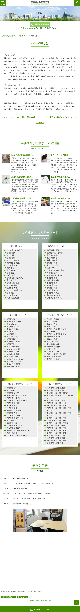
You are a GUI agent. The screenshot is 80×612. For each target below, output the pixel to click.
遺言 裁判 (10, 293)
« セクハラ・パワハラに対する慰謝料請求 (19, 117)
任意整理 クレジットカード (17, 401)
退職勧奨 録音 (52, 263)
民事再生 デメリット (14, 388)
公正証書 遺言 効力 (14, 295)
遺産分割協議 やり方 (14, 260)
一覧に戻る (40, 123)
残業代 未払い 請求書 (55, 253)
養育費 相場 (11, 319)
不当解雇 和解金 (53, 293)
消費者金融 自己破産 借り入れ (18, 396)
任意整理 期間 (12, 408)
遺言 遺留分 (11, 273)
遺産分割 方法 (12, 288)
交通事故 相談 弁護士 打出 (56, 433)
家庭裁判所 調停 (13, 329)
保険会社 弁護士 (53, 339)
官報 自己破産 (12, 433)
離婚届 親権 (11, 334)
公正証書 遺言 (12, 265)
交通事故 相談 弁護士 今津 (56, 421)
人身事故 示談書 (53, 319)
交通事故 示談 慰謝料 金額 (56, 329)
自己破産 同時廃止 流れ (15, 418)
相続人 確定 (11, 275)
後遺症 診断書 (52, 327)
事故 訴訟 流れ (52, 322)
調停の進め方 (12, 324)
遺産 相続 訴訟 (12, 285)
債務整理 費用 (12, 406)
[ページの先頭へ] (76, 602)
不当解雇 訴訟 (52, 285)
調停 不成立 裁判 (13, 367)
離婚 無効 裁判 (12, 357)
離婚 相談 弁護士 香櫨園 (56, 401)
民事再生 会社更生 (13, 393)
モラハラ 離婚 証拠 (14, 349)
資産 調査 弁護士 (13, 298)
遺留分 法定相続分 (13, 283)
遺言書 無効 (11, 258)
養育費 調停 (11, 344)
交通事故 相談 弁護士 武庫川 (57, 418)
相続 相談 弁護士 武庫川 (56, 438)
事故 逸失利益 (52, 324)
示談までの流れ (52, 342)
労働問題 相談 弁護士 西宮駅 (57, 393)
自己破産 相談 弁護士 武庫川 (57, 428)
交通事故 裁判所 (53, 352)
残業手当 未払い (53, 290)
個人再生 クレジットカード (17, 436)
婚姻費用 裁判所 (13, 352)
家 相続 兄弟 (11, 280)
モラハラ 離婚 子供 (14, 322)
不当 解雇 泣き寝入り (55, 275)
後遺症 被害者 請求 (54, 357)
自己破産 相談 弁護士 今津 (56, 403)
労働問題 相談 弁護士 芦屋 (56, 441)
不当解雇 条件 (52, 278)
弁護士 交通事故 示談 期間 (56, 354)
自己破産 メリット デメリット (18, 431)
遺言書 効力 (11, 253)
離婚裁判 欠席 (12, 332)
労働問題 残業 (52, 273)
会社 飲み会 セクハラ (55, 298)
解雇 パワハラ (52, 268)
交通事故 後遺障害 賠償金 (56, 334)
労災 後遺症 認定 (53, 344)
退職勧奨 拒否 (52, 288)
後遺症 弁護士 (52, 349)
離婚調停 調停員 (13, 354)
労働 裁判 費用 (52, 265)
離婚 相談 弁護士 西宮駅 (56, 391)
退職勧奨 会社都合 (53, 295)
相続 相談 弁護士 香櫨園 (56, 388)
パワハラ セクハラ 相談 (55, 270)
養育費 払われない (13, 327)
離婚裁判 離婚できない (15, 359)
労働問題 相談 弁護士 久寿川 (57, 406)
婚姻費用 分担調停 (13, 342)
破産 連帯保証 (12, 421)
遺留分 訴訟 (11, 255)
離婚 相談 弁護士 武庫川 (56, 436)
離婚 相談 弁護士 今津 (55, 443)
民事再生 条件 (12, 413)
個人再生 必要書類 (13, 428)
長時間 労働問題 (53, 250)
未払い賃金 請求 (53, 255)
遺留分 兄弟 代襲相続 (15, 278)
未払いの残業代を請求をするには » (63, 117)
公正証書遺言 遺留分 (14, 250)
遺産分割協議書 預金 (14, 290)
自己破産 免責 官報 (14, 411)
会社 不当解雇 (52, 260)
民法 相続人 (11, 270)
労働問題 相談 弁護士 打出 (56, 431)
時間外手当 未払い (53, 280)
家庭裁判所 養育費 (13, 364)
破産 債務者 (11, 391)
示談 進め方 (51, 332)
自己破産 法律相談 (13, 398)
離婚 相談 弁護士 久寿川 (56, 426)
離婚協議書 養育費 (13, 337)
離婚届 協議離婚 (13, 347)
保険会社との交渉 (53, 337)
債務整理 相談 (12, 423)
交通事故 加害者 (53, 359)
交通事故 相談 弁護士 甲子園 (57, 423)
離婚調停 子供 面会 (14, 362)
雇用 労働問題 (52, 258)
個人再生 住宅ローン (14, 416)
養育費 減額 (11, 339)
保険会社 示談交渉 (53, 347)
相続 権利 (10, 268)
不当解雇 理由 (52, 283)
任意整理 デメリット (14, 426)
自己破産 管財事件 (13, 403)
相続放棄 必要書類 (13, 263)
